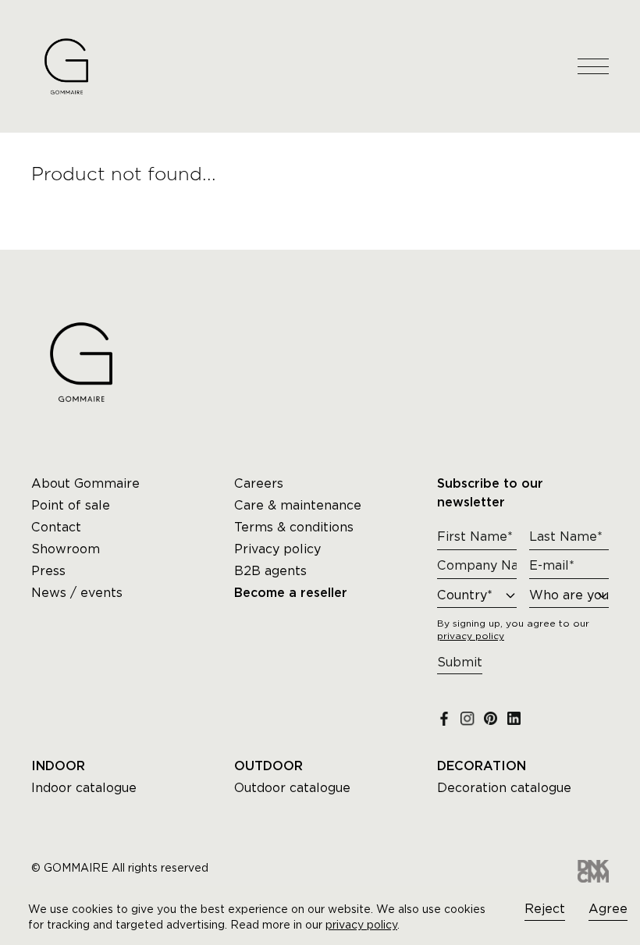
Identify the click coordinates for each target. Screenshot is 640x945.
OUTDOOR (268, 766)
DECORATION (481, 766)
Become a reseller (290, 593)
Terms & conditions (294, 527)
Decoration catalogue (504, 787)
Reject (544, 908)
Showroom (65, 549)
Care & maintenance (297, 505)
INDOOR (58, 766)
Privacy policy (277, 549)
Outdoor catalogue (292, 787)
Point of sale (70, 505)
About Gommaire (85, 483)
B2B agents (270, 570)
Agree (608, 908)
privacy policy (361, 924)
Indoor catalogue (84, 787)
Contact (56, 527)
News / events (77, 592)
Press (48, 570)
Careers (258, 483)
